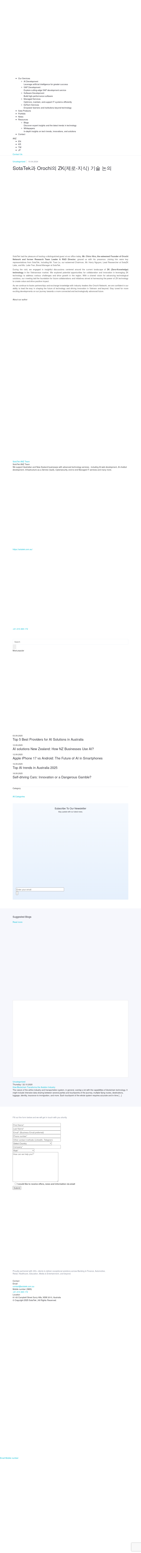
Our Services (24, 78)
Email (2, 1458)
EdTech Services (48, 106)
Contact (21, 134)
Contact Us (17, 154)
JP (19, 150)
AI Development (46, 83)
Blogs (50, 124)
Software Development (38, 94)
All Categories (19, 796)
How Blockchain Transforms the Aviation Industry (34, 1087)
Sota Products (24, 110)
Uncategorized (19, 161)
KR (19, 144)
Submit (17, 1187)
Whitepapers (50, 130)
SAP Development (45, 88)
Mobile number (11, 1458)
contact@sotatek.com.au (23, 1286)
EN (19, 141)
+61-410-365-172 (20, 1291)
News (20, 116)
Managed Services (48, 100)
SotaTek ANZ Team (21, 461)
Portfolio (21, 113)
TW (19, 147)
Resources (23, 119)
